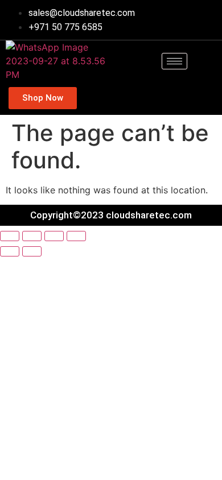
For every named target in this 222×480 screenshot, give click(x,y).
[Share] (54, 236)
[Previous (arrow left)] (9, 251)
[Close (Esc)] (76, 236)
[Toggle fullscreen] (32, 236)
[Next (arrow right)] (32, 251)
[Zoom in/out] (9, 236)
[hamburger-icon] (174, 61)
